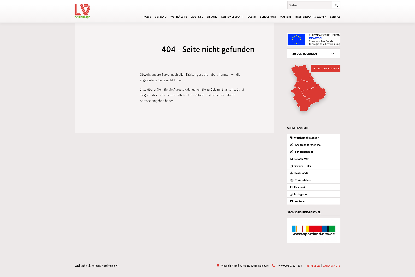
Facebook (299, 187)
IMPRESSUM (313, 265)
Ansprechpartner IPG (308, 144)
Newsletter (301, 158)
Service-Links (302, 166)
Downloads (301, 173)
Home (147, 16)
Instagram (300, 194)
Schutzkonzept (304, 151)
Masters (285, 16)
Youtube (299, 201)
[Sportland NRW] (313, 230)
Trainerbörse (303, 180)
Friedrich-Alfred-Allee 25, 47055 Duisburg (244, 265)
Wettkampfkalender (306, 137)
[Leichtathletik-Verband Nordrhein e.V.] (84, 11)
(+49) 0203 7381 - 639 (289, 265)
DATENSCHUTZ (331, 265)
